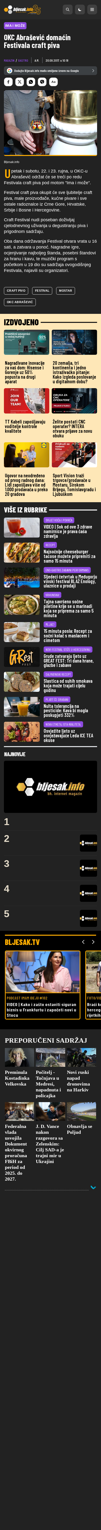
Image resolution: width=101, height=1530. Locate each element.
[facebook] (8, 81)
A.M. (37, 60)
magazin (9, 60)
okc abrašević (20, 302)
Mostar (65, 290)
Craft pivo (16, 290)
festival (42, 290)
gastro (23, 60)
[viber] (42, 81)
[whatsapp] (30, 81)
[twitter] (19, 81)
